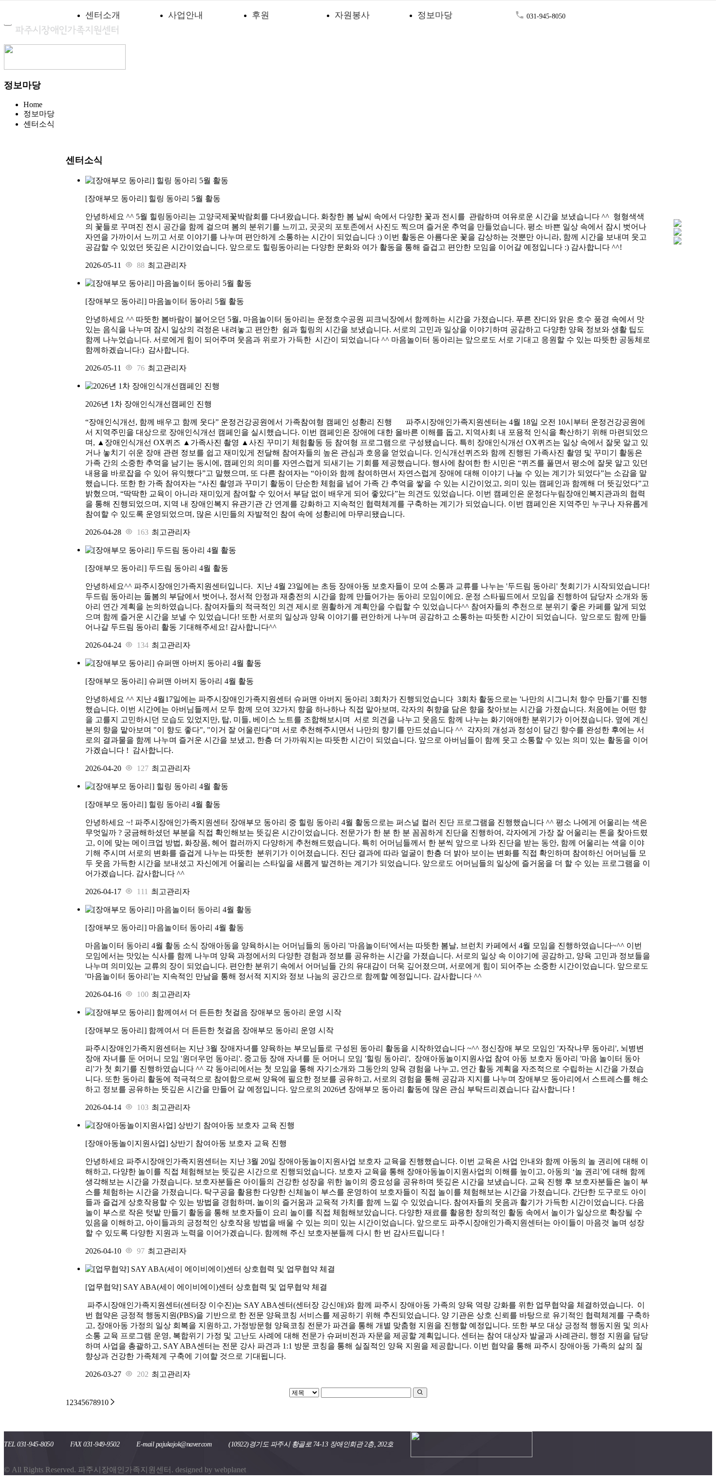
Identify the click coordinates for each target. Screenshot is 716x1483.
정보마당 (434, 15)
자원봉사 (352, 15)
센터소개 (102, 15)
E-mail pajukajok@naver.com (173, 1444)
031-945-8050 (545, 16)
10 (105, 1402)
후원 (260, 15)
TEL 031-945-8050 (28, 1444)
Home (32, 104)
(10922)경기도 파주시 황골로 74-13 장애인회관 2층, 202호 (311, 1444)
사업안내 (185, 15)
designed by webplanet (210, 1469)
